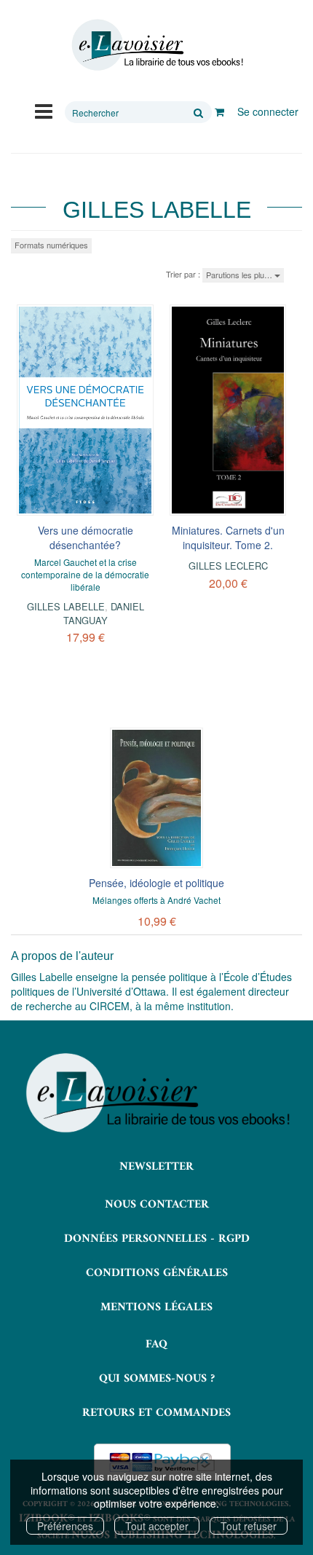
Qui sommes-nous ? (157, 1379)
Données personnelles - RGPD (157, 1239)
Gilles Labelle (66, 606)
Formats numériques (51, 245)
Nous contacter (157, 1204)
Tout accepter (157, 1526)
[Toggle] (43, 110)
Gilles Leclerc (228, 565)
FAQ (156, 1344)
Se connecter (267, 111)
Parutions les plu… (240, 274)
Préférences (65, 1526)
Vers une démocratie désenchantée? (85, 537)
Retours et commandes (156, 1413)
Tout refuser (249, 1526)
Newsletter (156, 1167)
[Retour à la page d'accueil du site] (156, 45)
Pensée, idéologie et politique (156, 882)
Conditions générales (157, 1273)
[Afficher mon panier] (219, 111)
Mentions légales (156, 1307)
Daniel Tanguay (103, 612)
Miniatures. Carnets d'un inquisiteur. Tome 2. (228, 537)
